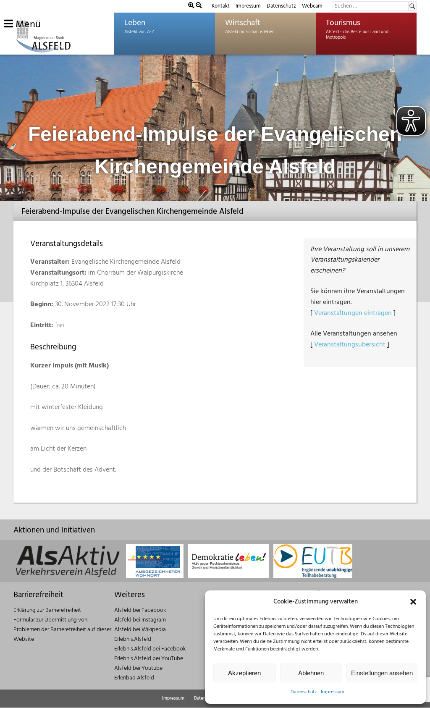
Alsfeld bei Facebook (140, 610)
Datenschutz (304, 692)
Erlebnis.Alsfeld (132, 639)
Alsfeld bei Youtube (138, 668)
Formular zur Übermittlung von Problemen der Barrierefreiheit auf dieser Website (62, 629)
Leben (134, 23)
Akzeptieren (244, 673)
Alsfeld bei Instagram (140, 620)
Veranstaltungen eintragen (353, 313)
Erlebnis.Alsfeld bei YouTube (148, 658)
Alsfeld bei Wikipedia (140, 630)
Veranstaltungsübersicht (349, 344)
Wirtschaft (242, 23)
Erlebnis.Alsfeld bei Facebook (150, 649)
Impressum (332, 692)
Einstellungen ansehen (382, 673)
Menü (27, 25)
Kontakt (221, 6)
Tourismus (343, 23)
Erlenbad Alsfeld (134, 678)
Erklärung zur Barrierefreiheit (47, 610)
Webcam (312, 6)
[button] (413, 602)
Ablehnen (311, 673)
